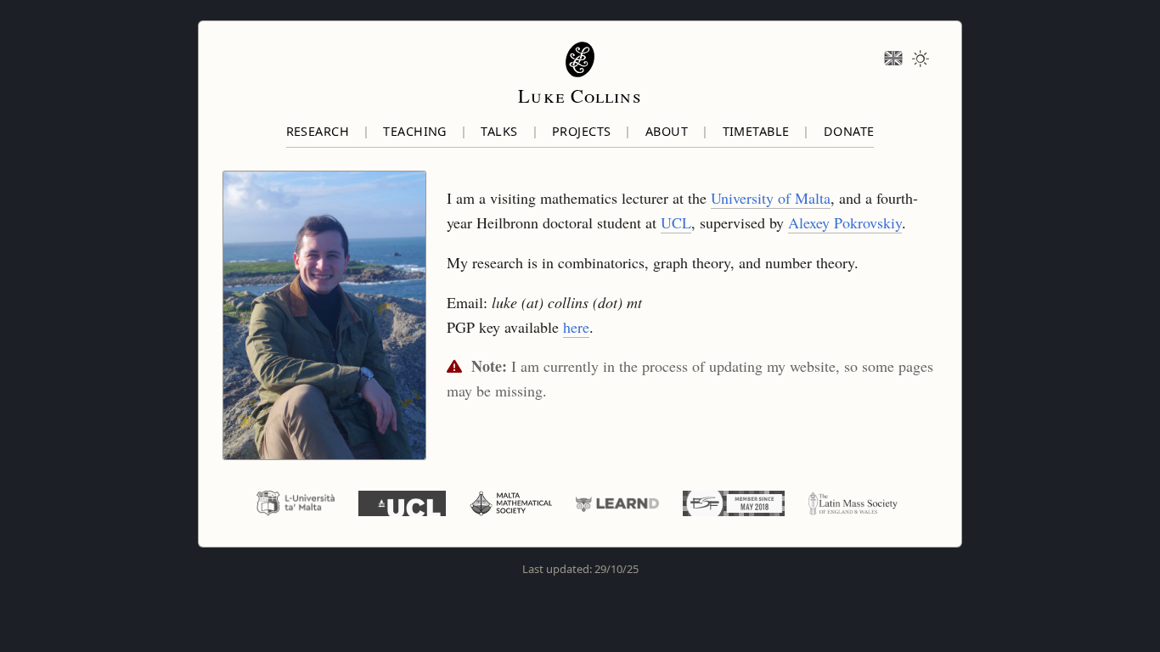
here (576, 327)
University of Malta (771, 198)
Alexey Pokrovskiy (845, 222)
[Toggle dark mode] (920, 59)
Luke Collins (579, 95)
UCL (676, 222)
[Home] (580, 59)
